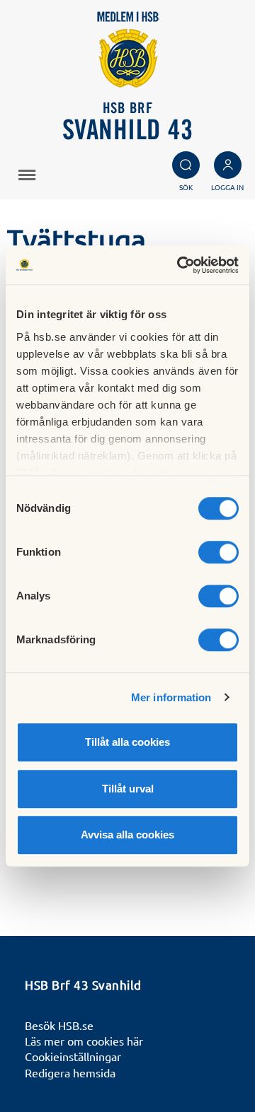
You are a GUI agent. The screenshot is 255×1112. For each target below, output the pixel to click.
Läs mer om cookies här (84, 1041)
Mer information (171, 697)
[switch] (218, 552)
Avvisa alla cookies (127, 835)
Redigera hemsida (70, 1072)
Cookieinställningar (73, 1056)
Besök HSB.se (59, 1025)
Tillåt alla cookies (127, 742)
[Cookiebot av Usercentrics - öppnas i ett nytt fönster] (180, 265)
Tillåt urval (128, 789)
